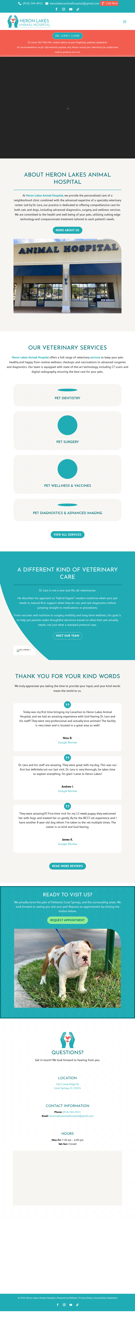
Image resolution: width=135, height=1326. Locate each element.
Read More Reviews (67, 866)
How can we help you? (34, 1186)
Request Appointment (67, 920)
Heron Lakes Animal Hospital (44, 195)
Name (24, 1158)
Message (24, 1190)
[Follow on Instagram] (64, 1304)
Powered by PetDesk (67, 1297)
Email (23, 1172)
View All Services (67, 534)
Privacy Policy (85, 1297)
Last (48, 1167)
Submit (27, 1196)
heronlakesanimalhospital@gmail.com (71, 1116)
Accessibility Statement (105, 1297)
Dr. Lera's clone (67, 36)
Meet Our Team (67, 635)
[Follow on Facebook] (57, 1304)
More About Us (67, 230)
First (48, 1162)
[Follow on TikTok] (77, 1304)
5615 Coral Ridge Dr (67, 1084)
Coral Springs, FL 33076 (67, 1088)
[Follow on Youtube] (70, 1304)
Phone (23, 1177)
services (95, 357)
